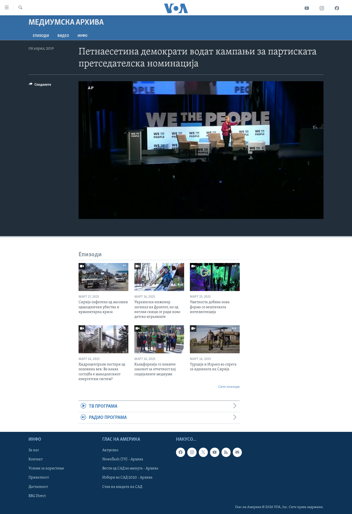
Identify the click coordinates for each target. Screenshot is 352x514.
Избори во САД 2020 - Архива (127, 478)
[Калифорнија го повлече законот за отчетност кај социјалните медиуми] (159, 339)
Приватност (38, 478)
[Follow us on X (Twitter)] (203, 452)
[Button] (40, 85)
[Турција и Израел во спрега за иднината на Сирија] (215, 339)
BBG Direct (37, 496)
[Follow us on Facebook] (180, 452)
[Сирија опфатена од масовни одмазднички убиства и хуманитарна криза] (103, 277)
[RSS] (226, 452)
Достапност (38, 487)
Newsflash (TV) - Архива (122, 459)
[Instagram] (321, 8)
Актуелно (110, 450)
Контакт (35, 459)
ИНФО (82, 36)
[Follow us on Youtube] (214, 452)
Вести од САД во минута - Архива (130, 468)
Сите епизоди (229, 387)
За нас (33, 450)
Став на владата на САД (122, 487)
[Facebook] (336, 8)
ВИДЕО (63, 36)
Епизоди (41, 36)
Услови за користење (46, 468)
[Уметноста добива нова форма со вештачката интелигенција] (215, 277)
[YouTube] (306, 8)
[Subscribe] (237, 452)
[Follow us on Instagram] (191, 452)
